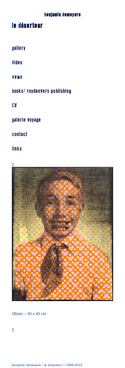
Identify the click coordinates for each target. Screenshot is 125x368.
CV (14, 105)
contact (19, 134)
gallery (19, 48)
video (17, 62)
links (17, 148)
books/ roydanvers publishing (41, 91)
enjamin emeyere (62, 15)
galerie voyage (26, 120)
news (17, 77)
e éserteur (27, 25)
